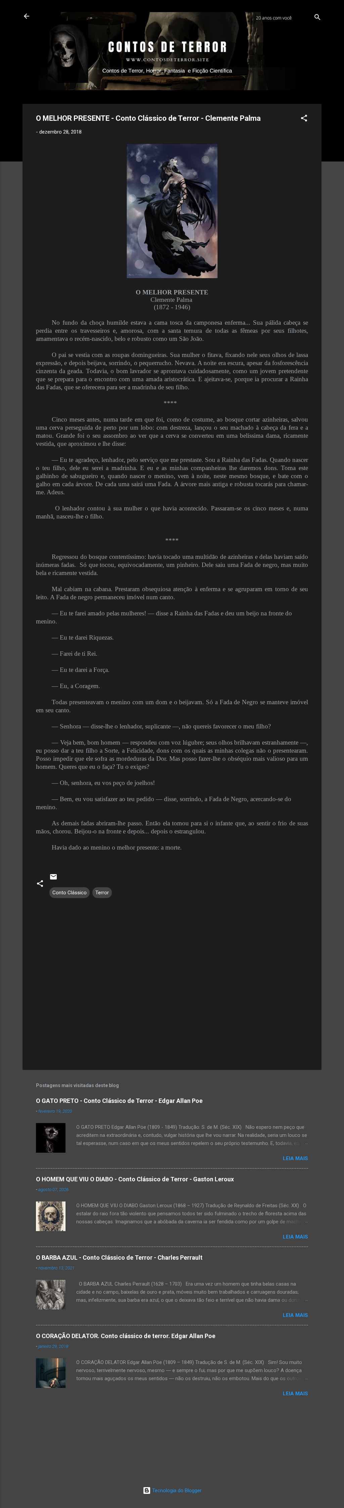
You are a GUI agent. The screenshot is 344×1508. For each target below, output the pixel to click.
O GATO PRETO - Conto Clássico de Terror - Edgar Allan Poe (119, 1100)
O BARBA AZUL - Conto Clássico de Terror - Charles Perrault (119, 1257)
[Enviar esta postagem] (53, 879)
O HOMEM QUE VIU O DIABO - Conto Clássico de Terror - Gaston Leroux (135, 1179)
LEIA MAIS (295, 1158)
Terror (102, 893)
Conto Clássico (69, 893)
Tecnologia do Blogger (176, 1490)
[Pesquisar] (317, 18)
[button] (304, 119)
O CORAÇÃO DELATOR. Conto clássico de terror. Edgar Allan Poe (125, 1335)
